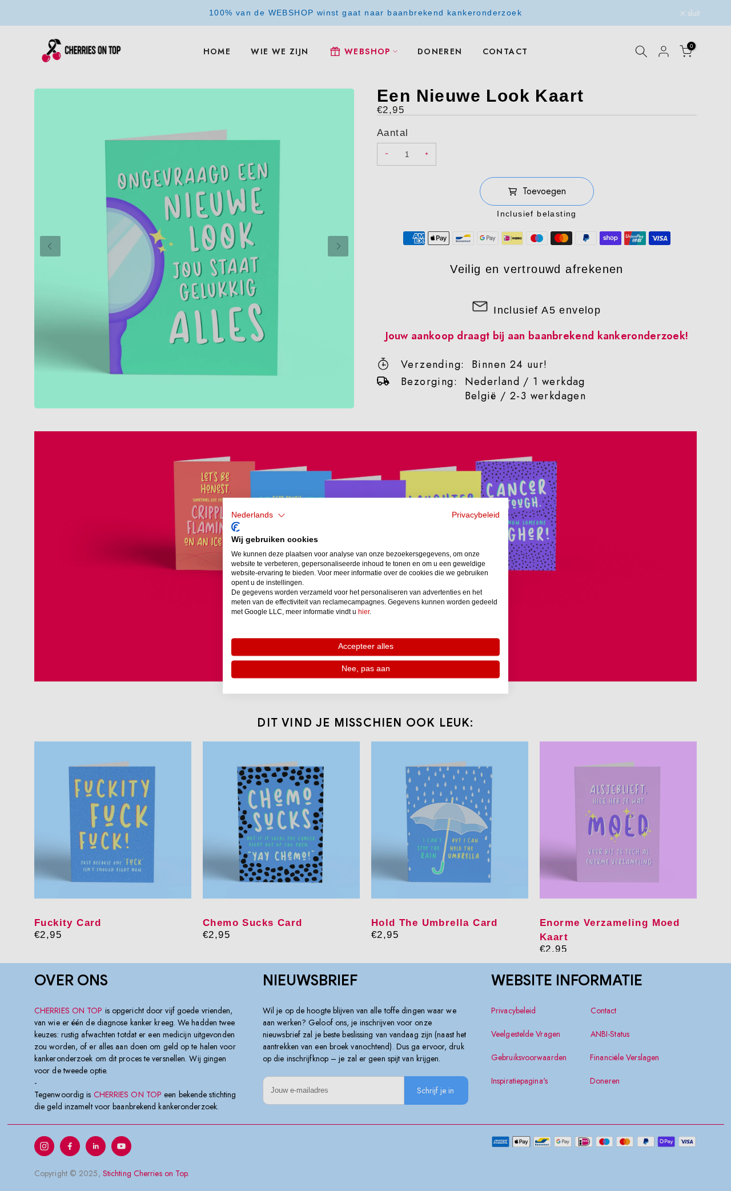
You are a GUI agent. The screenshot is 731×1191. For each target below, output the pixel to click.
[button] (258, 515)
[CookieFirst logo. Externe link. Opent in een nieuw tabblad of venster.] (235, 527)
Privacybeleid (476, 515)
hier (363, 612)
